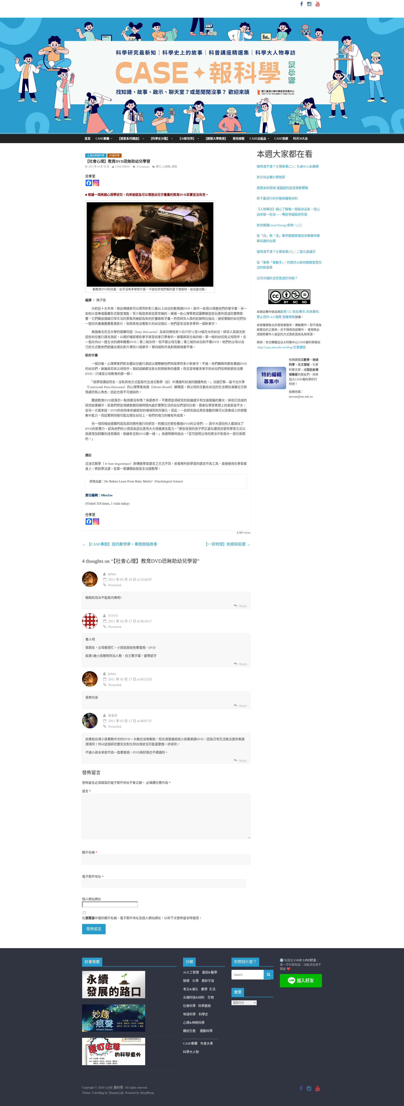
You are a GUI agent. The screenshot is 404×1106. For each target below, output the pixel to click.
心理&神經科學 (95, 155)
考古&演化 (190, 989)
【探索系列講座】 (129, 138)
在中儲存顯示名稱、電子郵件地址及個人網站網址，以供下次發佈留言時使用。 (142, 918)
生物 (210, 997)
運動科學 (206, 1031)
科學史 (203, 1014)
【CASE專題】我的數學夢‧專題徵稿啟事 (119, 544)
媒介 (158, 166)
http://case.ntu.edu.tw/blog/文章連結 (282, 347)
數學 (205, 989)
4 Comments (142, 166)
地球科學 (189, 1014)
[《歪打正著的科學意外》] (113, 1040)
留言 (86, 791)
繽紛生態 (191, 1031)
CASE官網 (281, 138)
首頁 (87, 138)
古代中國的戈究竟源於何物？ (277, 278)
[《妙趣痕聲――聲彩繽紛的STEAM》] (113, 1007)
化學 (195, 980)
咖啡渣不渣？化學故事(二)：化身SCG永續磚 (288, 166)
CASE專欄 (102, 138)
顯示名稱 (89, 852)
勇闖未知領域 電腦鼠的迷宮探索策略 (282, 188)
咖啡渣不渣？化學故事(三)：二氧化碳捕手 (286, 251)
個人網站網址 (91, 899)
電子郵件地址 (93, 876)
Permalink (115, 585)
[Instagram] (96, 183)
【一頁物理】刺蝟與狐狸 (227, 544)
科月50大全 (300, 138)
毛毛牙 (112, 715)
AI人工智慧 (191, 972)
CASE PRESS (122, 166)
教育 (174, 166)
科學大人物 (191, 1052)
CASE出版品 (258, 138)
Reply (243, 606)
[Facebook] (89, 183)
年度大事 (206, 1043)
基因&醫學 (209, 972)
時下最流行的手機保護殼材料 (277, 198)
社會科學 (114, 155)
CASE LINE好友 (305, 960)
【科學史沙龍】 (159, 138)
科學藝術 (204, 1006)
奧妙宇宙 (208, 980)
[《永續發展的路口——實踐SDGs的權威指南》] (113, 973)
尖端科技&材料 (194, 997)
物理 (186, 980)
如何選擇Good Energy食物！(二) (279, 225)
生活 (212, 989)
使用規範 (239, 138)
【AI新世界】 (187, 138)
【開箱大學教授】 (216, 138)
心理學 (166, 166)
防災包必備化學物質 (271, 177)
